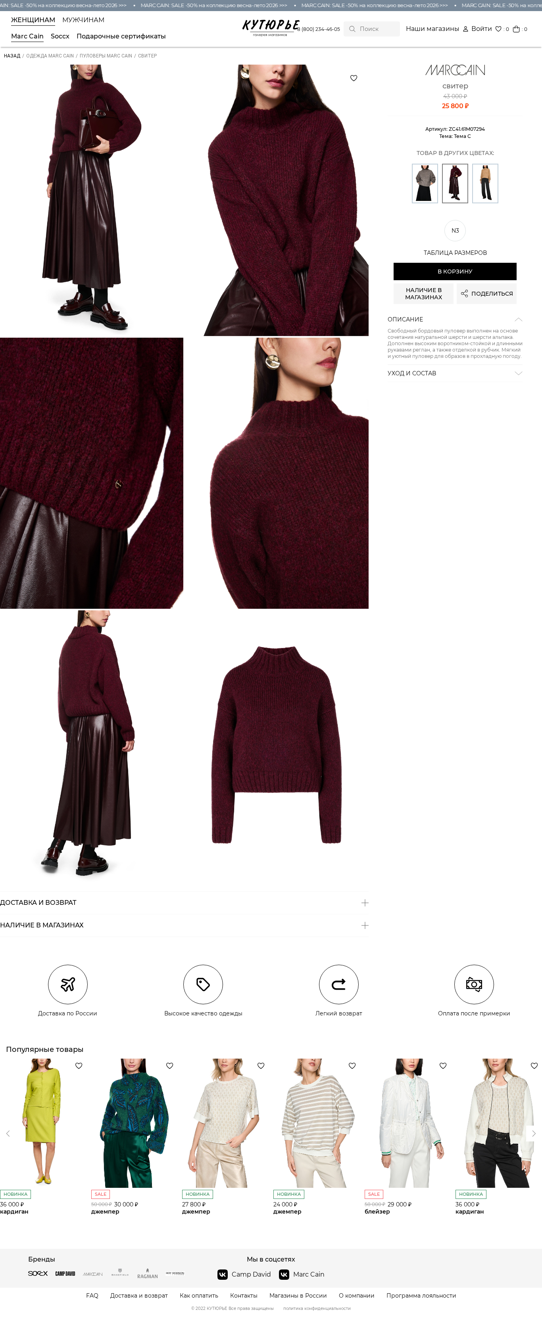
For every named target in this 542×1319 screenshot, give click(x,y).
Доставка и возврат (139, 1295)
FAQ (92, 1295)
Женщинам (33, 20)
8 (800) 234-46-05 (318, 29)
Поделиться (492, 293)
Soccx (60, 36)
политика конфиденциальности (317, 1308)
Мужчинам (83, 20)
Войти (481, 28)
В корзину (455, 271)
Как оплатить (199, 1295)
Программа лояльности (421, 1295)
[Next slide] (8, 1133)
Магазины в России (298, 1295)
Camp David (251, 1274)
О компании (357, 1295)
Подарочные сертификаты (121, 36)
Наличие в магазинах (423, 294)
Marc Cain (27, 36)
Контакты (244, 1295)
